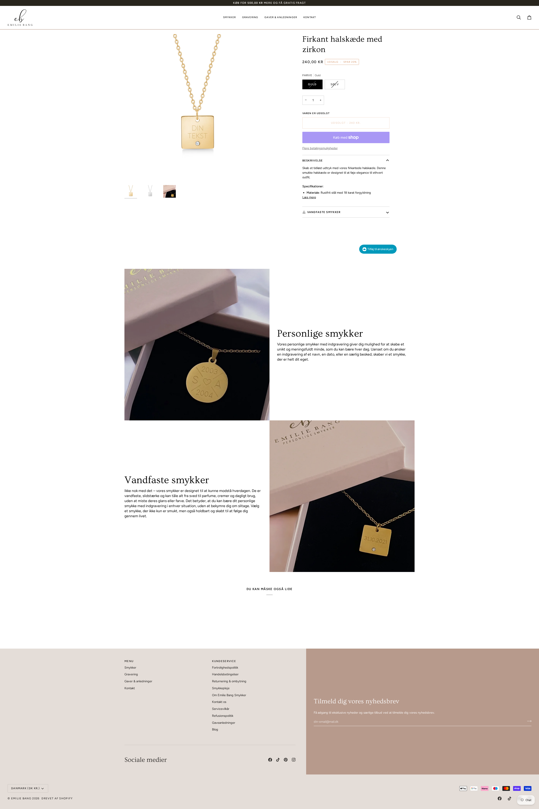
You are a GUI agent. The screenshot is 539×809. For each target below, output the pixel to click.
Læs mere (309, 197)
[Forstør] (197, 106)
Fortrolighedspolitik (225, 667)
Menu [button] (128, 661)
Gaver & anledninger (138, 681)
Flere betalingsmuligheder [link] (320, 148)
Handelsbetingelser (225, 674)
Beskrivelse (312, 160)
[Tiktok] (278, 760)
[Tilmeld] (527, 721)
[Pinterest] (286, 760)
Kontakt (129, 688)
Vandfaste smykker (324, 212)
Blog (215, 729)
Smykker (130, 667)
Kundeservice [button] (224, 661)
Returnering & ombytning (229, 681)
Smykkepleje (220, 688)
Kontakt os (219, 702)
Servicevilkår (220, 709)
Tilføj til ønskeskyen (380, 249)
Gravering (131, 674)
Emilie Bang (21, 798)
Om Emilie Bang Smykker (229, 695)
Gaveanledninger (223, 723)
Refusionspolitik (222, 716)
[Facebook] (270, 760)
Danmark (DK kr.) (25, 788)
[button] (229, 17)
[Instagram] (294, 760)
